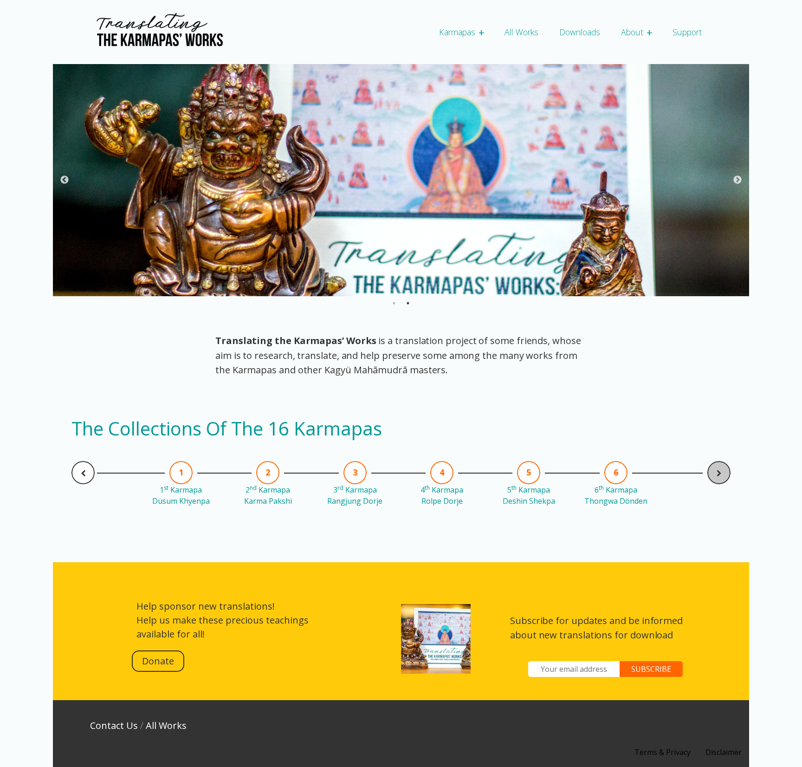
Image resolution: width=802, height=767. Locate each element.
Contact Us (114, 725)
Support (687, 32)
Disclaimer (723, 752)
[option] (401, 180)
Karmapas (457, 32)
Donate (158, 661)
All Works (521, 32)
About (632, 32)
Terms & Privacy (662, 752)
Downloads (579, 32)
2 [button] (408, 303)
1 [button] (394, 303)
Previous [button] (64, 180)
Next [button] (737, 180)
